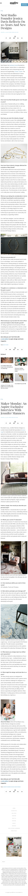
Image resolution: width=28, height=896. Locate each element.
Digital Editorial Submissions (14, 828)
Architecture (14, 810)
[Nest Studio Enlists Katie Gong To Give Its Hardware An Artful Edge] (7, 360)
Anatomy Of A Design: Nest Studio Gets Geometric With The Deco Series (7, 387)
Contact (14, 823)
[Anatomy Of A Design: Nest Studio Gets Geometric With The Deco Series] (7, 378)
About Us (14, 818)
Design (14, 808)
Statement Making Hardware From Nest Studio (19, 370)
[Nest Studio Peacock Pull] (21, 377)
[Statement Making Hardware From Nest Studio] (21, 361)
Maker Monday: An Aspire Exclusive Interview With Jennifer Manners (14, 408)
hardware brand (13, 65)
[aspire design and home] (14, 3)
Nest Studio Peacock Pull (20, 383)
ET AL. (2, 10)
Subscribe (14, 815)
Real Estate (14, 813)
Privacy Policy (14, 830)
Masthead (14, 825)
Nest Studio (5, 344)
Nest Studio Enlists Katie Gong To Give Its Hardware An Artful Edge (7, 367)
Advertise (14, 820)
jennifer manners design (8, 786)
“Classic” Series (18, 71)
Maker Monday (17, 786)
